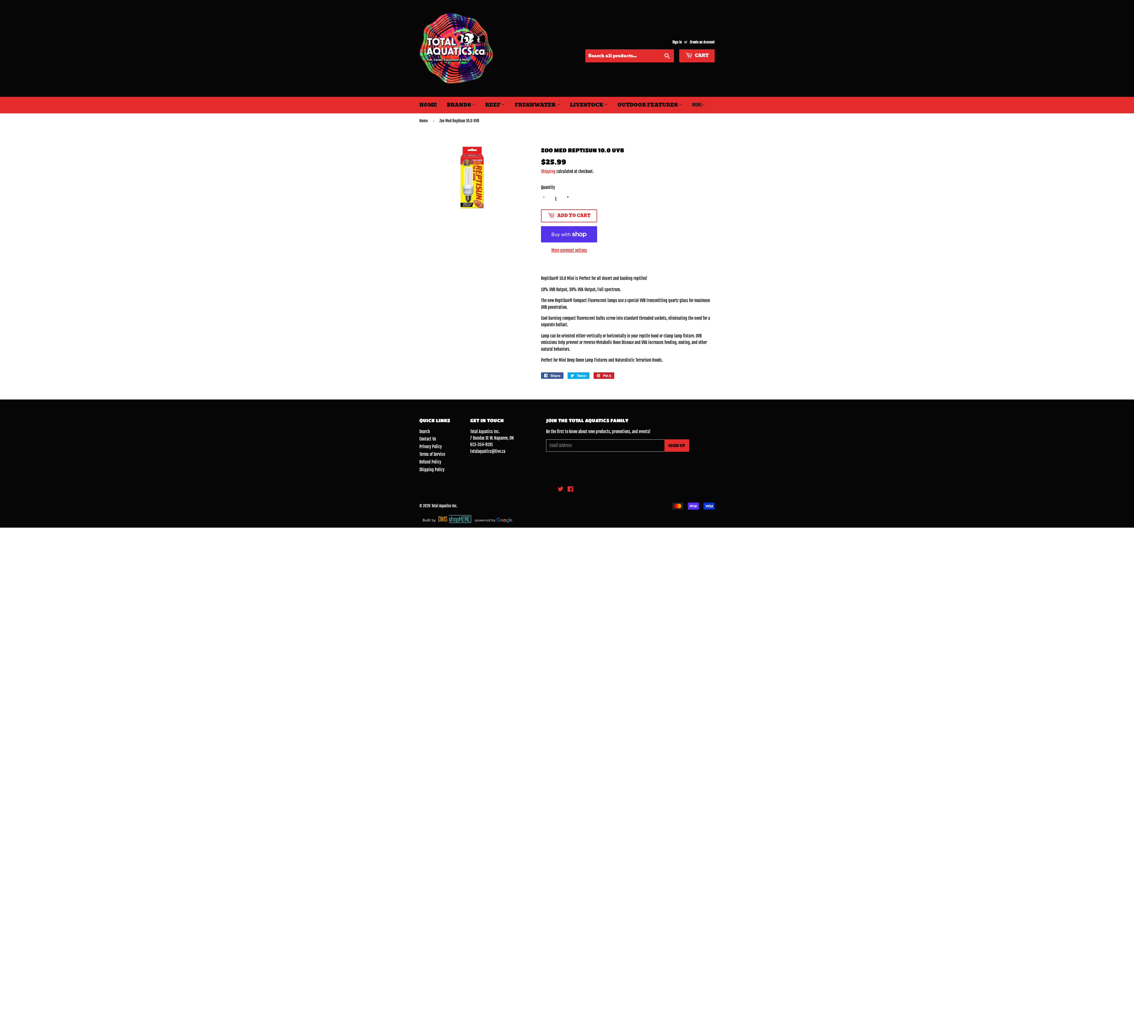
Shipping (548, 171)
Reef (493, 105)
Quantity (548, 187)
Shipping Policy (431, 469)
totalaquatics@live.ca (487, 451)
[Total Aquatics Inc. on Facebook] (570, 489)
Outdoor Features (648, 105)
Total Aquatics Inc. (444, 505)
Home (428, 105)
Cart (701, 55)
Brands (459, 105)
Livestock (587, 105)
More (697, 105)
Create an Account (702, 42)
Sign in (677, 42)
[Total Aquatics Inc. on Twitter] (560, 489)
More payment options (569, 250)
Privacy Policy (430, 446)
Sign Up (676, 446)
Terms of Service (432, 454)
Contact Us (427, 438)
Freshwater (536, 105)
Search (424, 431)
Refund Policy (430, 461)
